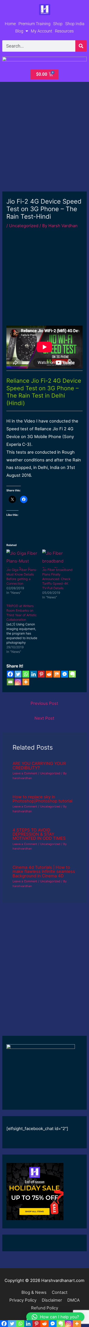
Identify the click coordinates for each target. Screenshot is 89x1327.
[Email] (10, 681)
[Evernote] (72, 674)
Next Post (44, 718)
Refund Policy (44, 1307)
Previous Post (44, 703)
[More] (25, 681)
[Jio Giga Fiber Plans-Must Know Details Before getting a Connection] (22, 558)
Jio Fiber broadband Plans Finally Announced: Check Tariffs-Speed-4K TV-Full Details (57, 579)
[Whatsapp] (25, 674)
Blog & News (34, 1292)
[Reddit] (49, 674)
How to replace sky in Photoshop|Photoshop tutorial (42, 798)
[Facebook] (10, 674)
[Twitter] (18, 674)
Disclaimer (52, 1300)
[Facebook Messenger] (64, 674)
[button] (55, 1317)
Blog (19, 31)
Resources (64, 31)
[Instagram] (18, 681)
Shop (58, 23)
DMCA (73, 1300)
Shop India (74, 23)
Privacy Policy (23, 1300)
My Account (41, 31)
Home (10, 23)
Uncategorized (23, 225)
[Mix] (56, 674)
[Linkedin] (33, 674)
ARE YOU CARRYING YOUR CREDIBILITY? (39, 765)
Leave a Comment (25, 773)
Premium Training (34, 23)
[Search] (81, 46)
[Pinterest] (41, 674)
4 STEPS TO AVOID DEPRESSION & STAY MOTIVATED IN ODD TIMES (40, 834)
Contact (60, 1292)
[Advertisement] (44, 145)
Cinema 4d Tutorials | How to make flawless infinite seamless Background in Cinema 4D (44, 871)
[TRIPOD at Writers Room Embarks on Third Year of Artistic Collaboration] (24, 629)
